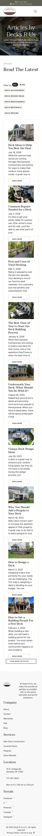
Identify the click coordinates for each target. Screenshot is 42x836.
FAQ (5, 723)
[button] (35, 11)
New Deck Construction (14, 741)
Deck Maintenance (15, 102)
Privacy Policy (13, 833)
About (6, 709)
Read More (17, 181)
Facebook (8, 798)
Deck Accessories (14, 90)
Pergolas (7, 751)
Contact (7, 714)
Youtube (7, 812)
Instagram (8, 817)
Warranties (8, 718)
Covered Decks (10, 746)
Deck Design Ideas (14, 96)
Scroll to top (27, 833)
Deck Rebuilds (10, 755)
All (15, 85)
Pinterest (8, 807)
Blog (22, 85)
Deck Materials (13, 107)
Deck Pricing (12, 113)
